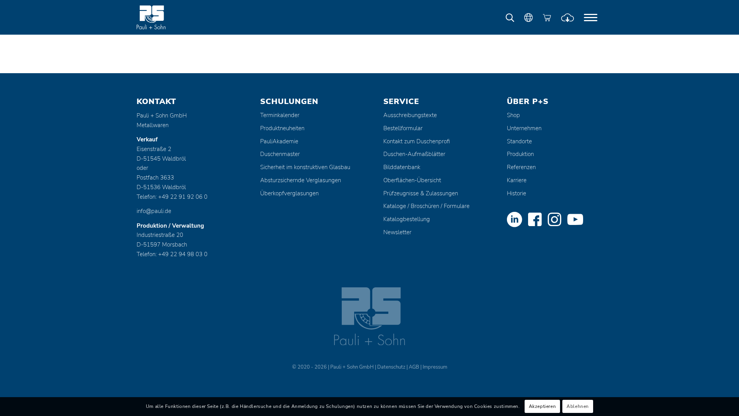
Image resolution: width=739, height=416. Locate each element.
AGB (414, 367)
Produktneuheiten (282, 128)
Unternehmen (524, 128)
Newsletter (397, 232)
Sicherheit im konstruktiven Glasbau (305, 167)
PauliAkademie (279, 141)
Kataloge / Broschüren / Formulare (426, 206)
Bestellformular (403, 128)
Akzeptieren (542, 407)
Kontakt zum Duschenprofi (416, 141)
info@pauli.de (154, 211)
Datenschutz (391, 367)
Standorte (519, 141)
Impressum (435, 367)
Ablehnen (578, 407)
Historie (516, 193)
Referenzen (521, 167)
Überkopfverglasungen (289, 193)
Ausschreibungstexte (410, 115)
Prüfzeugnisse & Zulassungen (420, 193)
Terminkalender (279, 115)
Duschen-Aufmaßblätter (414, 154)
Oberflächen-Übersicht (412, 180)
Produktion (520, 154)
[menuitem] (590, 17)
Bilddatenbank (401, 167)
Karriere (517, 180)
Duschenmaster (280, 154)
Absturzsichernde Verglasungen (300, 180)
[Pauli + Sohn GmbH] (165, 17)
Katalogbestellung (406, 219)
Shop (513, 115)
